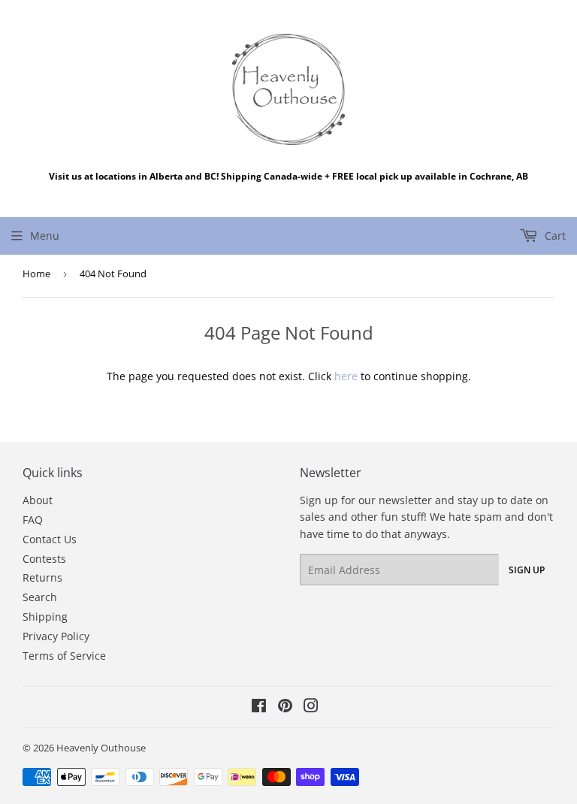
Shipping (45, 616)
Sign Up (527, 570)
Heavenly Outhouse (101, 747)
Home (36, 273)
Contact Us (50, 539)
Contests (44, 559)
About (38, 500)
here (346, 376)
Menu (44, 235)
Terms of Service (64, 655)
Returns (42, 577)
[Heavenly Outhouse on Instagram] (311, 707)
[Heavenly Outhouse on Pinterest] (285, 707)
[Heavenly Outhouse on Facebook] (259, 707)
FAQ (33, 519)
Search (40, 597)
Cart (554, 235)
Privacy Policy (56, 636)
